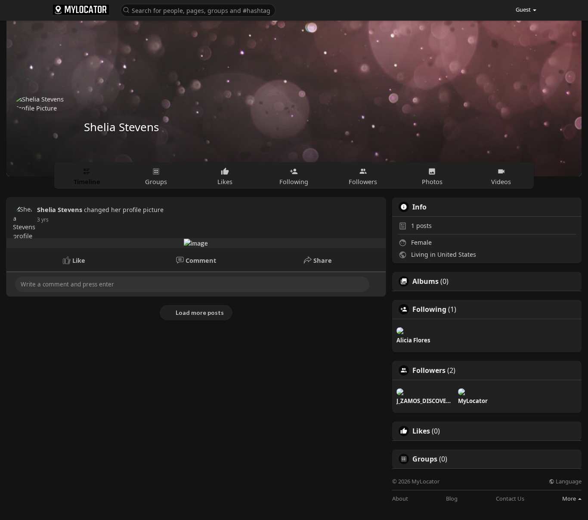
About (400, 499)
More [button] (569, 498)
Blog (452, 499)
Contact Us (510, 499)
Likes (421, 431)
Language (568, 481)
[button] (198, 10)
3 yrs (43, 219)
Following (429, 309)
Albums (425, 281)
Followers (429, 370)
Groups (424, 458)
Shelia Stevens (121, 127)
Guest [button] (523, 9)
